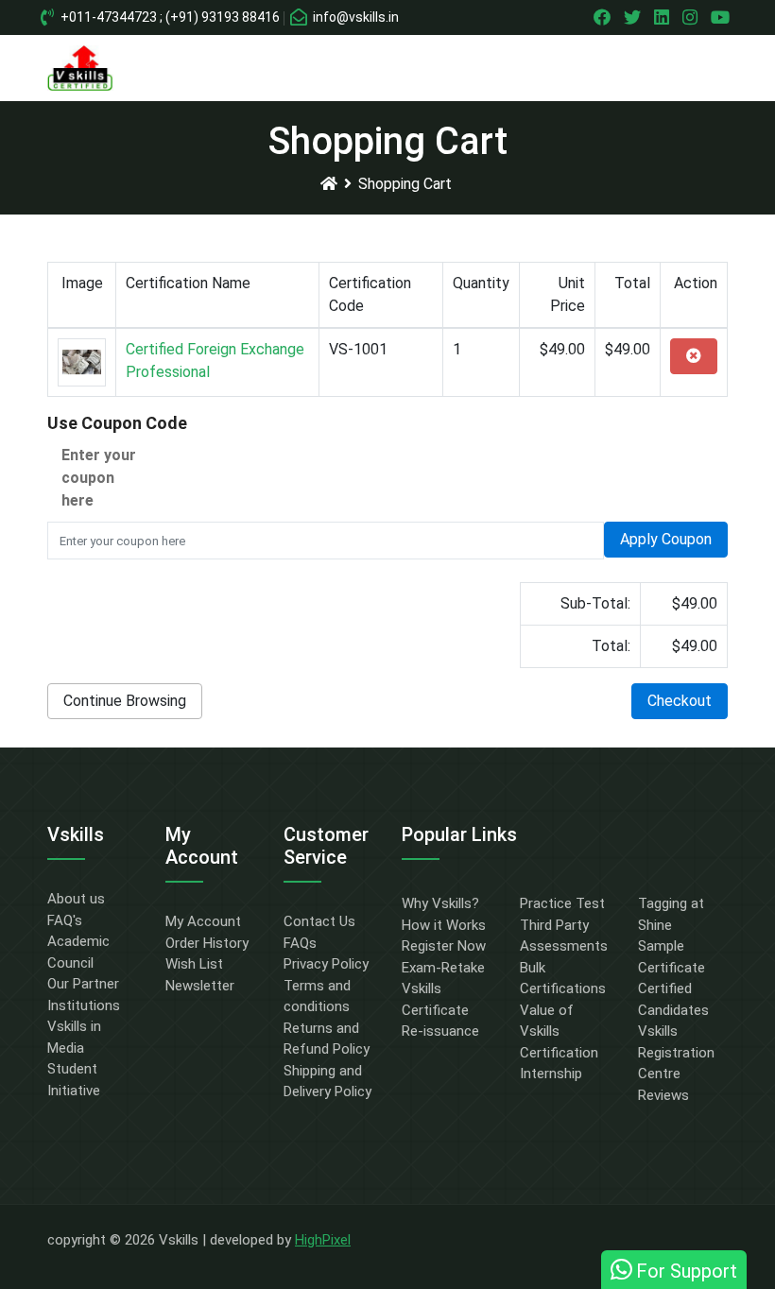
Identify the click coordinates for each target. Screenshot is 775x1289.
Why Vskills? (440, 903)
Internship (551, 1073)
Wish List (194, 963)
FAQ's (64, 920)
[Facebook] (604, 17)
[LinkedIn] (664, 17)
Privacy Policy (326, 963)
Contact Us (319, 921)
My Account (203, 921)
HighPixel (323, 1239)
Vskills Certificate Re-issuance (440, 1010)
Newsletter (199, 985)
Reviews (663, 1095)
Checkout (679, 701)
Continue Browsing (124, 701)
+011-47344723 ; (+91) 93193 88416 (169, 17)
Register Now (444, 945)
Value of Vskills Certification (559, 1031)
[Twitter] (635, 17)
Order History (207, 943)
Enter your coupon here (98, 477)
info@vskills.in (354, 17)
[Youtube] (722, 17)
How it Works (444, 925)
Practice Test (562, 903)
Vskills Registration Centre (676, 1052)
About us (76, 898)
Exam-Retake (443, 967)
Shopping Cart (405, 184)
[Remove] (693, 356)
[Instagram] (692, 17)
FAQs (300, 943)
